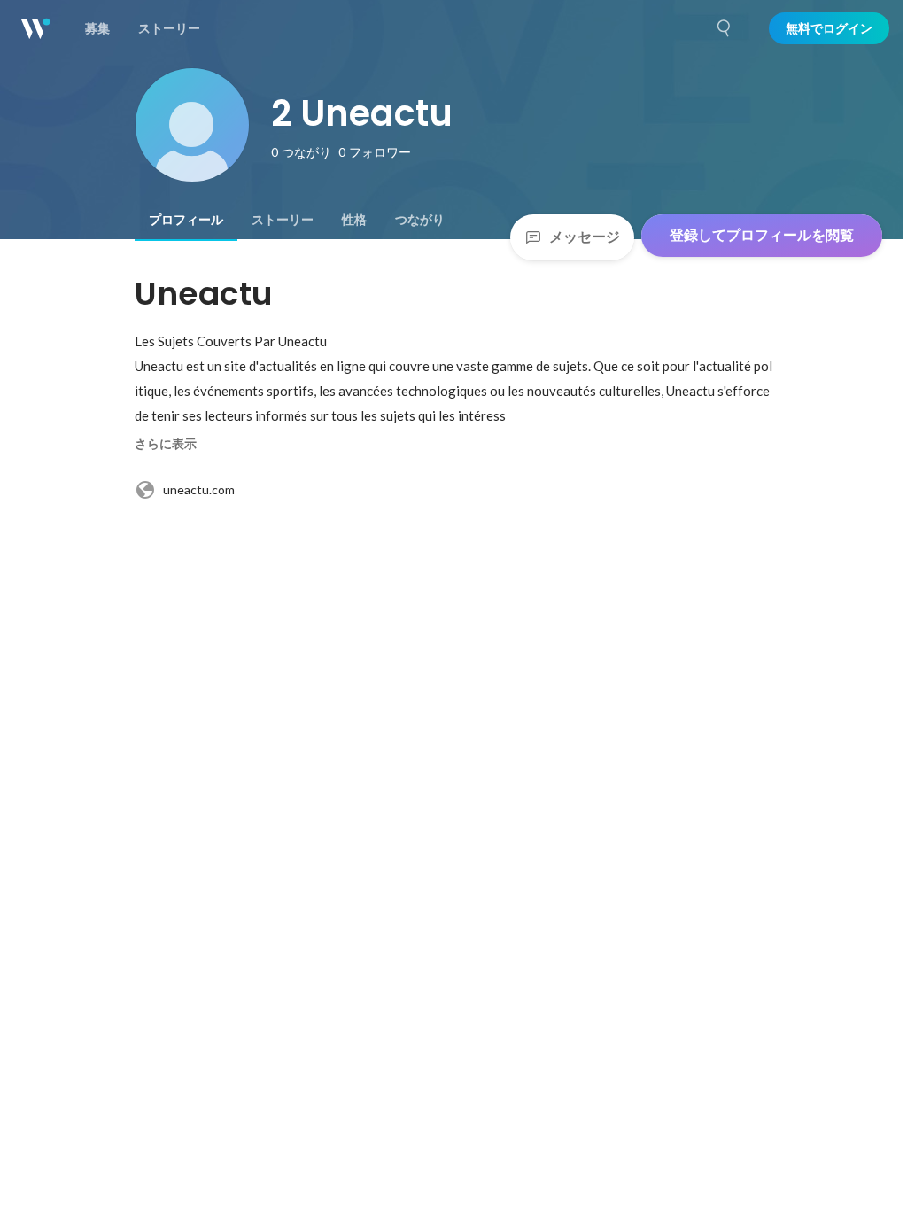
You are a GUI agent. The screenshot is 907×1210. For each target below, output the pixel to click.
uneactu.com (199, 489)
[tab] (186, 219)
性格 (354, 220)
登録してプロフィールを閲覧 (762, 235)
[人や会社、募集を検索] (724, 28)
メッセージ (584, 237)
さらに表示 (166, 444)
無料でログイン (829, 28)
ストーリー (283, 220)
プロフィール (186, 220)
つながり (420, 220)
